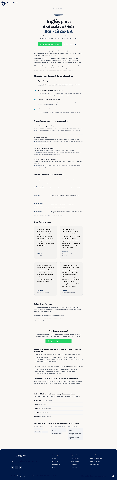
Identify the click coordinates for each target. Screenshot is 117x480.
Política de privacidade (86, 476)
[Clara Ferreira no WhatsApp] (20, 467)
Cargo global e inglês (56, 433)
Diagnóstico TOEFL (95, 461)
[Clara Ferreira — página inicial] (18, 456)
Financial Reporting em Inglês (74, 438)
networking (44, 431)
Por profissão (75, 458)
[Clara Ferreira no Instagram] (12, 467)
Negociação (37, 431)
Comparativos (75, 468)
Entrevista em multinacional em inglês (58, 429)
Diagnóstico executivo (96, 458)
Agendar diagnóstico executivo (51, 44)
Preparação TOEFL (95, 464)
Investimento (56, 464)
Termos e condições (100, 476)
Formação (55, 461)
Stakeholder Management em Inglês (75, 434)
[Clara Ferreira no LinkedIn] (16, 467)
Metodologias (75, 461)
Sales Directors (38, 429)
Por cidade (74, 464)
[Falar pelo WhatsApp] (113, 476)
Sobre (54, 458)
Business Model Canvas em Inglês (75, 429)
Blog (53, 468)
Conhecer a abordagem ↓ (71, 44)
